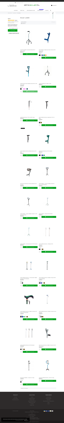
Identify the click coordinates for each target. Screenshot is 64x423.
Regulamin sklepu (32, 399)
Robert (16, 20)
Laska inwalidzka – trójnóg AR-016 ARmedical (45, 213)
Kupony (48, 403)
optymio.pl (37, 421)
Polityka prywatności (32, 398)
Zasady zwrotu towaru (32, 402)
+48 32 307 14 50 (12, 5)
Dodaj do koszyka (30, 54)
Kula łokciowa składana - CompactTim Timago (27, 377)
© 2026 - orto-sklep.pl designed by (30, 421)
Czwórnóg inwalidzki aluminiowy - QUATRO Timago (46, 377)
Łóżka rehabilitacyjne (31, 10)
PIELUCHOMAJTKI (40, 10)
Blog (43, 1)
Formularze (32, 403)
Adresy (49, 402)
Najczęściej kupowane (15, 399)
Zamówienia (48, 399)
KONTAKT (47, 10)
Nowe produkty (15, 398)
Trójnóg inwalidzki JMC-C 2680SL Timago (45, 83)
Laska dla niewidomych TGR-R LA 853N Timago (27, 117)
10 (17, 28)
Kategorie (16, 10)
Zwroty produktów (48, 398)
